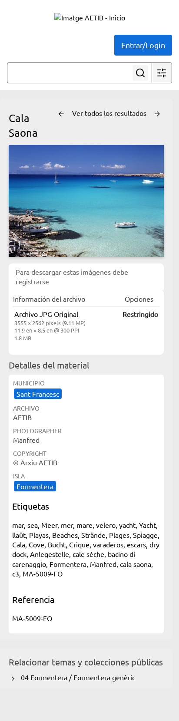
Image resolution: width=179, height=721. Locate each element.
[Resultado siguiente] (157, 114)
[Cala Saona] (86, 201)
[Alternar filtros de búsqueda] (162, 73)
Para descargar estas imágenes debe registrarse (72, 276)
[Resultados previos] (61, 114)
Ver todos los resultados (110, 113)
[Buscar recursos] (140, 73)
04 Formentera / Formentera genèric (76, 677)
